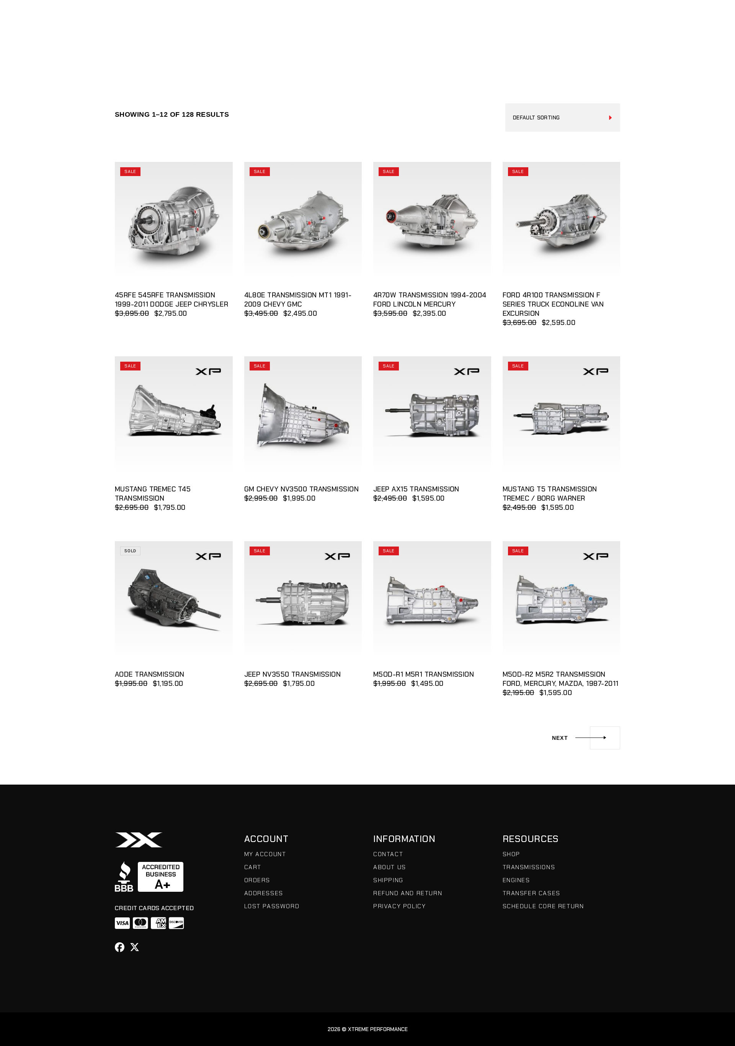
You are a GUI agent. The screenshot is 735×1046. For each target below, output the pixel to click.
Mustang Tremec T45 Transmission (153, 494)
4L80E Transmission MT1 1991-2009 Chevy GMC (298, 299)
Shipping (388, 880)
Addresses (263, 893)
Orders (257, 880)
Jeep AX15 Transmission (416, 489)
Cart (252, 867)
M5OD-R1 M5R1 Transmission (423, 674)
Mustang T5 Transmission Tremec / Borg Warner (550, 494)
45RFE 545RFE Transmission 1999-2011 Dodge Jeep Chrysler (171, 299)
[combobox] (562, 117)
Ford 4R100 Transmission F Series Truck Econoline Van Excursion (553, 304)
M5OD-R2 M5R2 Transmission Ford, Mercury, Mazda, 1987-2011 (561, 679)
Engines (516, 880)
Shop (511, 854)
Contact (388, 854)
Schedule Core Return (543, 906)
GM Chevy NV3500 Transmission (301, 489)
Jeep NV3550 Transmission (292, 674)
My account (265, 854)
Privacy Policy (399, 906)
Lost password (272, 906)
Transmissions (529, 867)
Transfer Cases (531, 893)
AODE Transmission (150, 674)
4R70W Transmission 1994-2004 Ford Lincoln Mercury (430, 299)
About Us (389, 867)
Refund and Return (407, 893)
